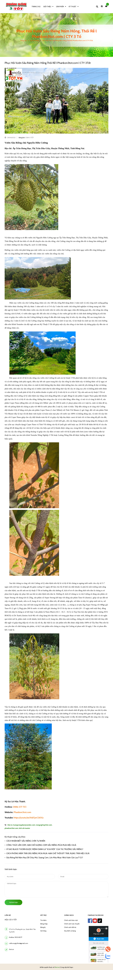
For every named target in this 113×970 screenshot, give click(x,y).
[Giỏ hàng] (106, 6)
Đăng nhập (44, 924)
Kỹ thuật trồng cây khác (15, 837)
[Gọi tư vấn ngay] (108, 949)
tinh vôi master (24, 828)
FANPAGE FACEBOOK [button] (96, 915)
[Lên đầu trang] (107, 964)
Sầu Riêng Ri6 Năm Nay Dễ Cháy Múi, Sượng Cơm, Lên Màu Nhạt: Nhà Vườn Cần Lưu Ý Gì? (45, 857)
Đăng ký (43, 927)
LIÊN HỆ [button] (8, 915)
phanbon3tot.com (11, 828)
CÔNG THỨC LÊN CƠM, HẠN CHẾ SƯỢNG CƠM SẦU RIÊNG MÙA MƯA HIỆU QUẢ (41, 845)
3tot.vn (10, 825)
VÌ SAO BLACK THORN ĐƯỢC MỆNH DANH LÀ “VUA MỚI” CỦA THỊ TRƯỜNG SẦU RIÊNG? (44, 849)
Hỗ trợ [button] (43, 915)
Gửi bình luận (13, 902)
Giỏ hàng (43, 931)
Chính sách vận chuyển (72, 924)
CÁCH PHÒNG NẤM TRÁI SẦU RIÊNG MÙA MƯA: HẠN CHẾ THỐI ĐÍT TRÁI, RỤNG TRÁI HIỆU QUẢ (47, 853)
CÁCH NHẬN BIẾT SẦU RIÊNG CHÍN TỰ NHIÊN (25, 841)
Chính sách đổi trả (70, 927)
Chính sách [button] (69, 915)
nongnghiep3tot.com (44, 825)
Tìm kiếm (43, 920)
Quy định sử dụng (70, 931)
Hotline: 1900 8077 (15, 937)
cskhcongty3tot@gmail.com (18, 943)
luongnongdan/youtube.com (24, 825)
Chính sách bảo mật (71, 920)
